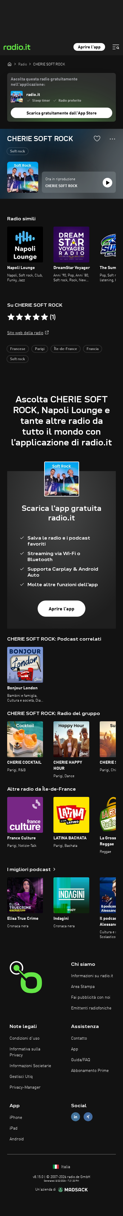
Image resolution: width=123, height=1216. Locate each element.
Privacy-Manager (25, 1087)
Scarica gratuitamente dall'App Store (62, 113)
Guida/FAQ (80, 1060)
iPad (14, 1128)
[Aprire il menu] (115, 47)
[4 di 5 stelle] (36, 317)
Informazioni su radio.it (92, 976)
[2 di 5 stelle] (19, 317)
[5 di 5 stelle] (44, 317)
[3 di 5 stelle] (28, 317)
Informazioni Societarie (30, 1066)
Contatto (79, 1038)
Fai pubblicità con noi (90, 997)
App (74, 1049)
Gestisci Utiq (21, 1077)
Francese (17, 349)
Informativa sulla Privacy (25, 1052)
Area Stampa (83, 987)
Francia (93, 349)
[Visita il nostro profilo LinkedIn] (75, 1117)
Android (17, 1139)
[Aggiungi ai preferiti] (97, 138)
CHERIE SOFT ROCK (61, 186)
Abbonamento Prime (90, 1071)
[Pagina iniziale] (9, 64)
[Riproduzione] (107, 182)
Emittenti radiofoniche (91, 1008)
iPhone (16, 1118)
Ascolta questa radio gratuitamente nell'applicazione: (44, 82)
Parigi (39, 349)
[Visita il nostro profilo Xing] (88, 1117)
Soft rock (17, 151)
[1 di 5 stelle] (11, 317)
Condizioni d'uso (24, 1038)
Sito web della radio (25, 333)
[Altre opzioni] (112, 139)
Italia (65, 1167)
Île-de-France (65, 349)
